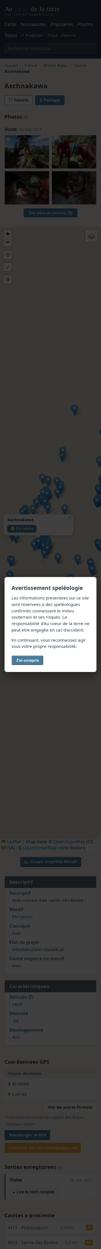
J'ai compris (27, 660)
